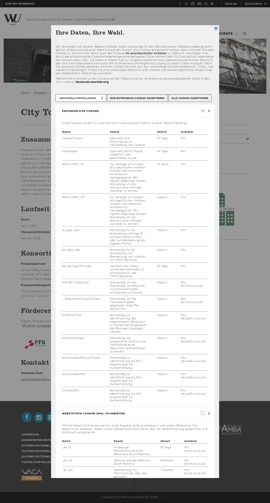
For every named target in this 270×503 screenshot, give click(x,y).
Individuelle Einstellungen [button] (78, 98)
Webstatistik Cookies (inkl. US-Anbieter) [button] (93, 413)
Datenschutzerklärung (92, 82)
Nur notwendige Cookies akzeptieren (137, 98)
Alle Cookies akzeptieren (190, 98)
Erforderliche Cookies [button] (80, 111)
